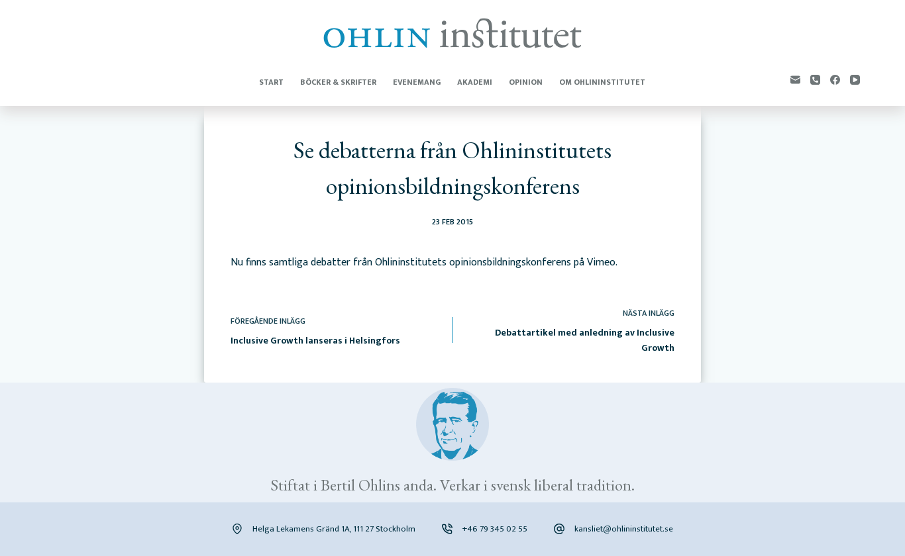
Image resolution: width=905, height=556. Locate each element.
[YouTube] (855, 80)
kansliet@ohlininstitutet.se (623, 529)
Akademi (474, 82)
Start (271, 82)
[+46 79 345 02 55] (447, 529)
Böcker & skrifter (338, 82)
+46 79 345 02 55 (494, 529)
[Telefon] (815, 80)
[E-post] (795, 80)
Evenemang (417, 82)
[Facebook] (835, 80)
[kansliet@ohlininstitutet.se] (559, 529)
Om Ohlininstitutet (602, 82)
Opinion (526, 82)
